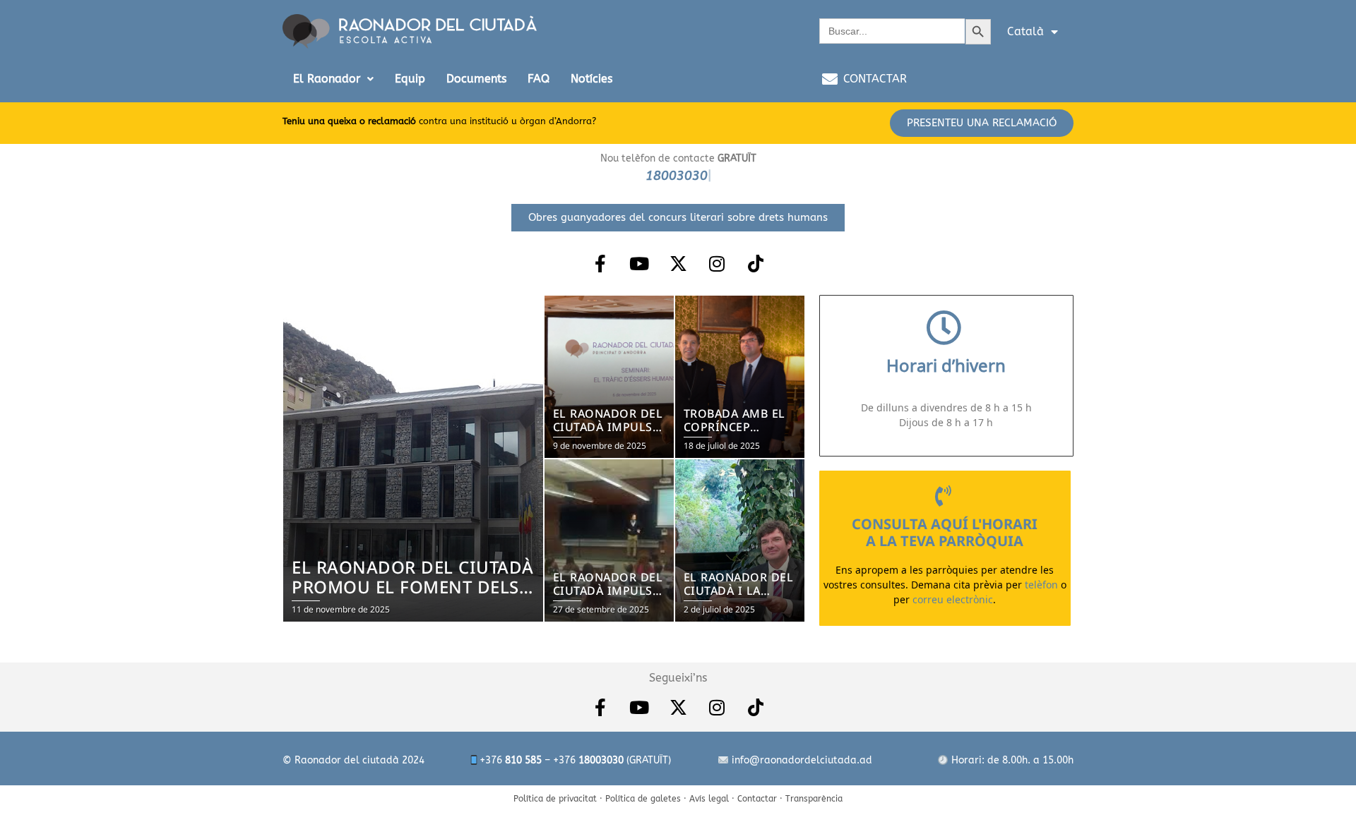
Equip (410, 78)
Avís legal (709, 799)
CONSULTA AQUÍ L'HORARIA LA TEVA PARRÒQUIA (944, 532)
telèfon (1041, 584)
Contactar (757, 799)
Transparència (814, 799)
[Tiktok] (755, 263)
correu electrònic (952, 599)
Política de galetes (643, 799)
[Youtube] (639, 263)
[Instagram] (716, 263)
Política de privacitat (555, 799)
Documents (476, 78)
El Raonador (326, 78)
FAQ (538, 78)
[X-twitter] (678, 263)
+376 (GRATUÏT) (612, 760)
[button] (333, 79)
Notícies (591, 78)
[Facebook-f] (600, 263)
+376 (511, 760)
